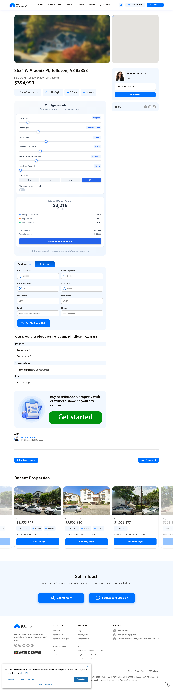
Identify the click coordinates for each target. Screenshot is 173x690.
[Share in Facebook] (145, 106)
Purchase (24, 264)
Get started (155, 5)
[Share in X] (154, 106)
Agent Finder (58, 635)
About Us (39, 5)
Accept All (81, 679)
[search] (121, 5)
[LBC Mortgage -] (18, 5)
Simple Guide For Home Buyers (89, 655)
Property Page (37, 541)
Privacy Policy (140, 671)
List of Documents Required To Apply (91, 659)
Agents (92, 5)
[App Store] (34, 652)
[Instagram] (15, 645)
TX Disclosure (154, 671)
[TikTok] (32, 645)
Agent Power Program (61, 639)
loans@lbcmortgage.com (127, 635)
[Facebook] (23, 645)
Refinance (44, 264)
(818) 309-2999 (123, 631)
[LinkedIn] (19, 645)
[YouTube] (28, 645)
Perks (80, 647)
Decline (11, 679)
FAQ (99, 5)
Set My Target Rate (36, 323)
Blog (79, 631)
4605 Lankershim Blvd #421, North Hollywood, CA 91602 (138, 639)
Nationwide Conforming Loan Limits (91, 651)
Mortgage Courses (60, 647)
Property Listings (84, 635)
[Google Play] (20, 652)
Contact (106, 5)
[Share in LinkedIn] (149, 106)
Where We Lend (54, 5)
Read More (25, 673)
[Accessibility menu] (167, 684)
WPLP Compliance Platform (46, 684)
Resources (70, 5)
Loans (81, 5)
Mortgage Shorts (84, 639)
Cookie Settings (27, 679)
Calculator (81, 643)
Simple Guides (58, 643)
